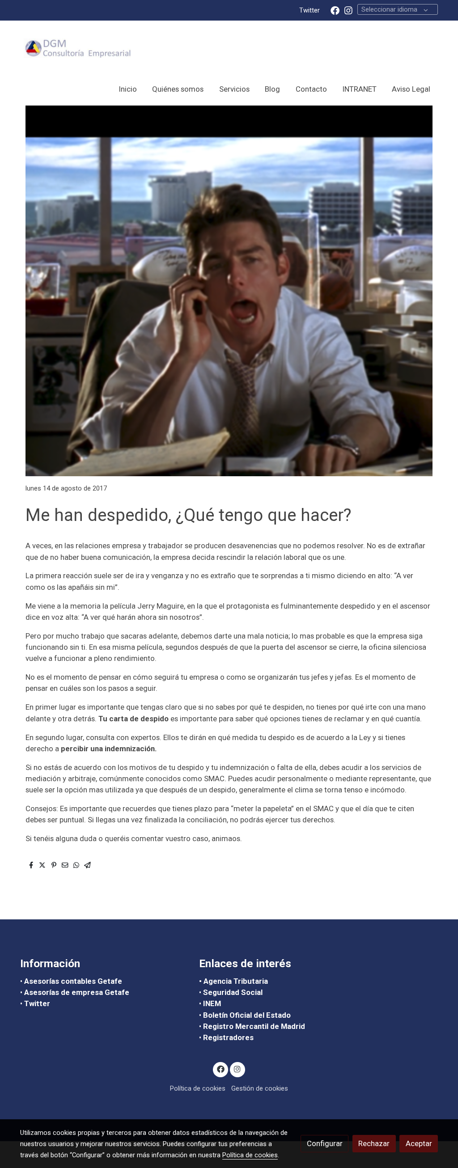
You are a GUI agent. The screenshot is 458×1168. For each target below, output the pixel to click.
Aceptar (419, 1143)
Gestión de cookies (259, 1088)
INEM (212, 1003)
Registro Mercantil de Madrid (254, 1026)
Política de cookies (197, 1088)
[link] (77, 48)
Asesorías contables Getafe (74, 981)
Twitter (309, 10)
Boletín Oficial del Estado (247, 1015)
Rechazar (374, 1143)
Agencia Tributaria (236, 981)
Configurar (325, 1143)
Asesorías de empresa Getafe (76, 992)
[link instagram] (348, 9)
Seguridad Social (233, 992)
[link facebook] (335, 9)
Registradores (228, 1037)
